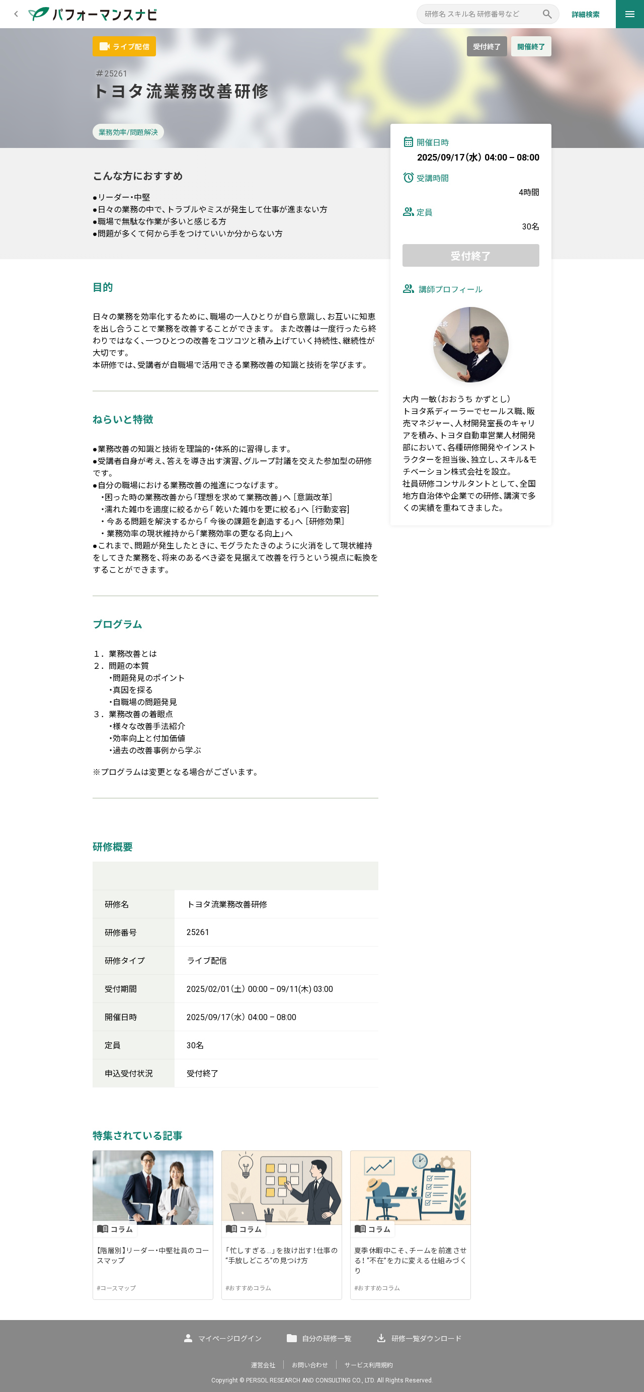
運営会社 (263, 1365)
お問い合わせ (310, 1365)
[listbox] (322, 1225)
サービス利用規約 (369, 1365)
